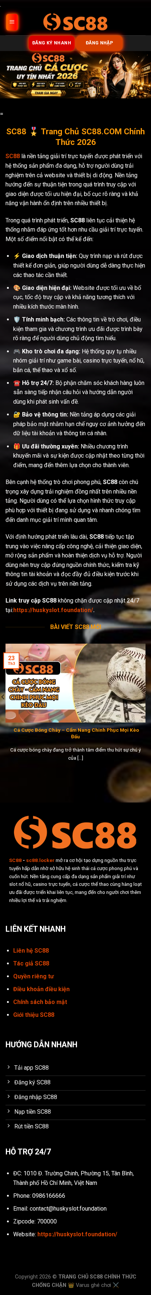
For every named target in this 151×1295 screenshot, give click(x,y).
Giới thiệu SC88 (33, 1014)
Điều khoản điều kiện (41, 989)
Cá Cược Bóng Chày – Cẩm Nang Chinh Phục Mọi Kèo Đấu (75, 733)
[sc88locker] (75, 22)
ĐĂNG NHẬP (99, 43)
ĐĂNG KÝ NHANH (51, 43)
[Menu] (12, 22)
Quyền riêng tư (33, 976)
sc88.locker (40, 860)
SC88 (15, 860)
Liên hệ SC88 (31, 950)
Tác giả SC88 (31, 963)
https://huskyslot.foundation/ (53, 610)
